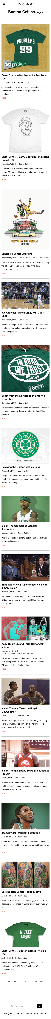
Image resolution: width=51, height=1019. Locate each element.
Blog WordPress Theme (36, 1013)
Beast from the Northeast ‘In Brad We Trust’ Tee (23, 397)
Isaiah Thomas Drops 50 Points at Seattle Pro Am (25, 772)
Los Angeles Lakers (40, 257)
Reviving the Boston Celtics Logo (21, 467)
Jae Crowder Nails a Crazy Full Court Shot (22, 314)
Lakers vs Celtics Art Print (16, 253)
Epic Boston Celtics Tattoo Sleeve (21, 892)
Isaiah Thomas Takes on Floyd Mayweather (19, 710)
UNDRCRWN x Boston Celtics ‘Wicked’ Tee (24, 952)
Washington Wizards (25, 653)
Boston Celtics (23, 82)
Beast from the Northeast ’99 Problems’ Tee (24, 77)
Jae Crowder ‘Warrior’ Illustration (20, 833)
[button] (39, 1006)
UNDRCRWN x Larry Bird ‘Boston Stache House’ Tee (25, 158)
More (3, 97)
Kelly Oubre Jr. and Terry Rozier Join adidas (22, 645)
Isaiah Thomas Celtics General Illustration (19, 527)
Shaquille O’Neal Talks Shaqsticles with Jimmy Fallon (24, 586)
